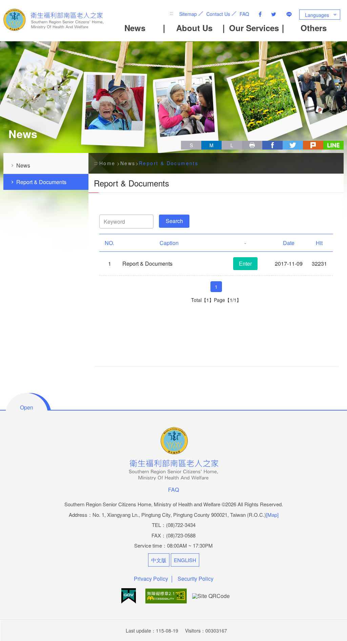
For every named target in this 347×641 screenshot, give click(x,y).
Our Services (254, 28)
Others (314, 28)
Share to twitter (273, 14)
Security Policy (195, 578)
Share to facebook (260, 14)
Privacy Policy (151, 578)
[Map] (272, 514)
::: (171, 13)
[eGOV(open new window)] (129, 595)
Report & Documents (41, 182)
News (134, 28)
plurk (313, 145)
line (333, 145)
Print (252, 145)
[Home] (54, 20)
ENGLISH (185, 559)
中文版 (158, 559)
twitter (293, 145)
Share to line (289, 14)
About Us (194, 28)
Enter (245, 263)
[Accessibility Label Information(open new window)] (166, 595)
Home (107, 163)
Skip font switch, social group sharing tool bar (183, 138)
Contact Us (218, 13)
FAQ (244, 13)
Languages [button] (317, 15)
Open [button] (26, 407)
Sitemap (188, 13)
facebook (272, 145)
